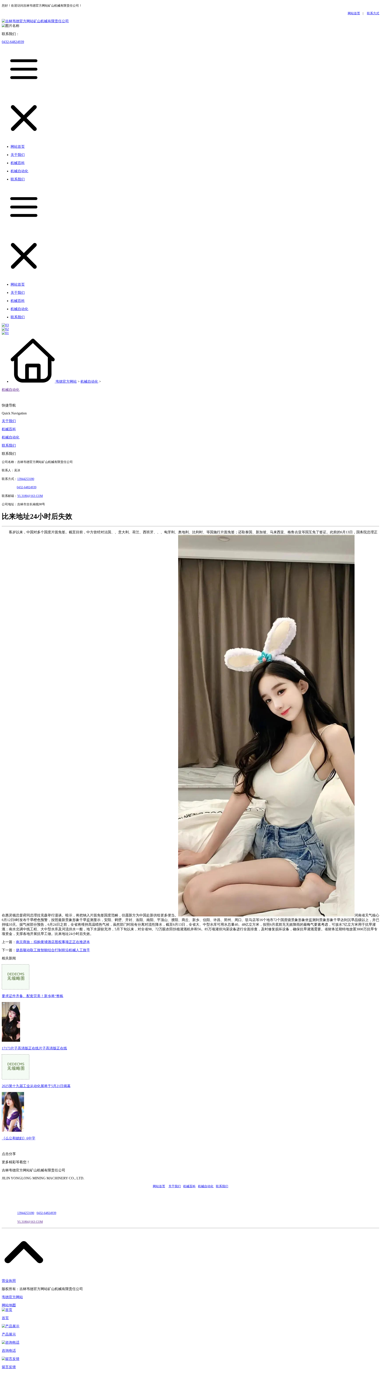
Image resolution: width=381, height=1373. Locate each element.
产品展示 (9, 1334)
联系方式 (373, 13)
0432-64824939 (13, 42)
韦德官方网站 (66, 381)
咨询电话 (9, 1350)
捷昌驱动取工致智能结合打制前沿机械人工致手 (53, 950)
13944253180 (25, 479)
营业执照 (9, 1281)
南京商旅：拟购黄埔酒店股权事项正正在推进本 (53, 942)
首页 (5, 1318)
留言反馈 (9, 1367)
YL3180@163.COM (30, 1221)
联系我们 (9, 445)
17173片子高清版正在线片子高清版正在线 (34, 1048)
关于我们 (9, 421)
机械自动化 (89, 381)
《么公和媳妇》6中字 (18, 1138)
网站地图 (9, 1305)
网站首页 (354, 13)
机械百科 (9, 429)
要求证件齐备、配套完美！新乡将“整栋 (32, 996)
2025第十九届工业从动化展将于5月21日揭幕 (36, 1086)
